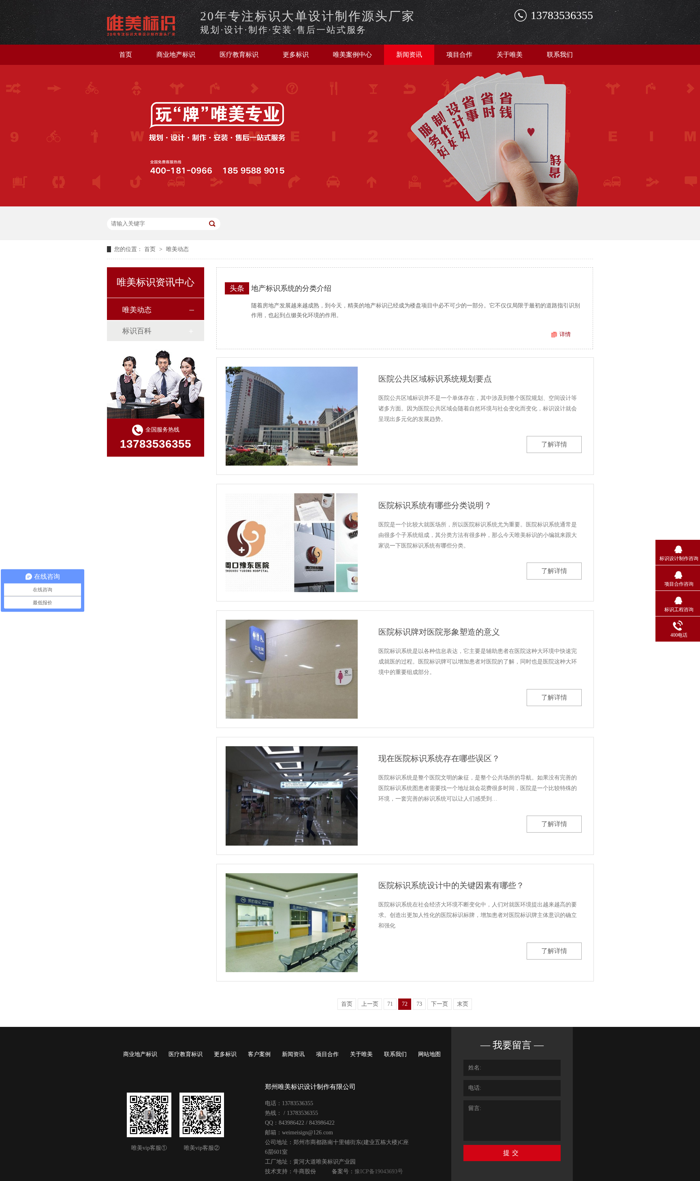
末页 (462, 1004)
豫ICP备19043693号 (378, 1171)
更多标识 (296, 54)
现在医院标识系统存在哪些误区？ (439, 758)
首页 (125, 54)
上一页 (369, 1004)
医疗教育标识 (239, 54)
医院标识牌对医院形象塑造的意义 (439, 631)
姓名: (474, 1068)
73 (419, 1004)
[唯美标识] (149, 34)
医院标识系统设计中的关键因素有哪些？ (451, 885)
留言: (474, 1108)
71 (390, 1004)
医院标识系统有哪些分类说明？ (435, 505)
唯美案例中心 (352, 54)
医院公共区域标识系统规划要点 (435, 378)
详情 (565, 334)
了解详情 (554, 444)
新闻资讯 (409, 54)
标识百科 (137, 331)
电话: (474, 1088)
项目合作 (459, 54)
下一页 (439, 1004)
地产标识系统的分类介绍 (291, 288)
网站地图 (429, 1054)
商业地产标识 (175, 54)
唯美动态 (177, 249)
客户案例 (259, 1054)
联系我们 (560, 54)
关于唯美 (510, 54)
